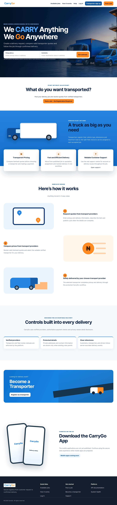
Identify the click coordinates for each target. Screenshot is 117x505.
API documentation (97, 488)
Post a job (108, 3)
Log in (81, 3)
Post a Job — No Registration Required (58, 101)
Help (75, 3)
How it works (67, 3)
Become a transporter (73, 492)
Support (68, 496)
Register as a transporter (20, 395)
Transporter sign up (93, 3)
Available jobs (55, 3)
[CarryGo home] (9, 3)
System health (96, 492)
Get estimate (82, 55)
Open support (95, 167)
